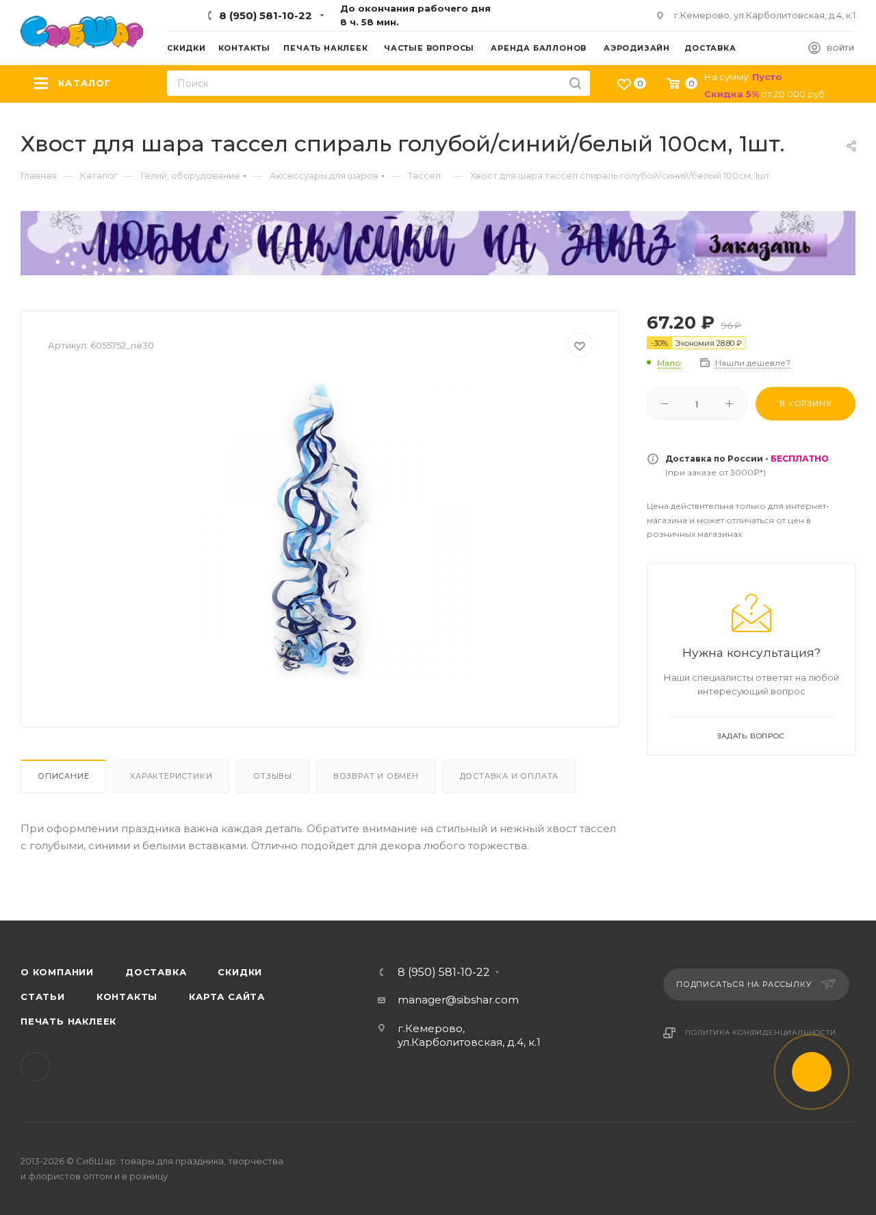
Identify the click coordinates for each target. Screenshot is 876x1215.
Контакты (126, 996)
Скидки (240, 971)
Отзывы (272, 776)
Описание (63, 776)
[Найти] (575, 83)
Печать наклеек (68, 1021)
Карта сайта (227, 996)
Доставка (155, 971)
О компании (57, 971)
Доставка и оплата (509, 776)
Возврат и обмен (376, 776)
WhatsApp (35, 1066)
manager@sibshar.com (458, 999)
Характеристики (171, 776)
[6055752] (320, 529)
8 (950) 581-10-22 (265, 15)
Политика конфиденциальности (760, 1032)
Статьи (43, 996)
